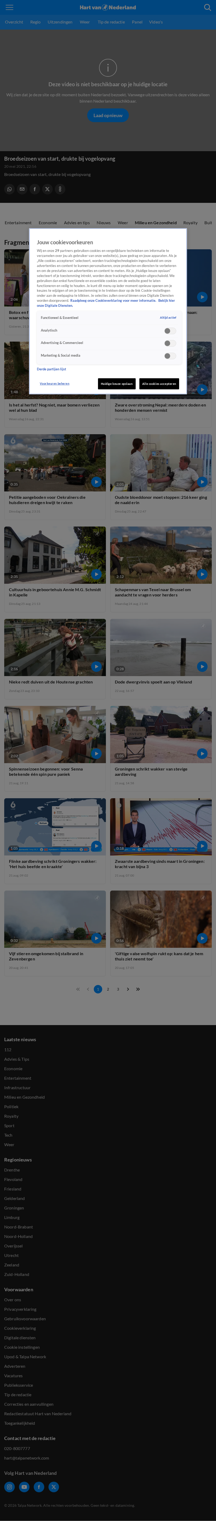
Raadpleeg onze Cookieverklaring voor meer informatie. (113, 301)
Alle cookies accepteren (159, 383)
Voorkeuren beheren (54, 383)
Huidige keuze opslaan (117, 383)
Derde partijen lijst (51, 369)
